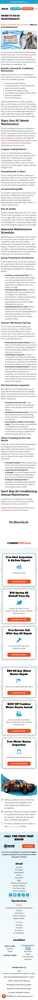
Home (3, 25)
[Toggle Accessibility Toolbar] (4, 996)
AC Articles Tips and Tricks (18, 25)
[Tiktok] (27, 894)
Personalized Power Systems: (28, 946)
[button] (36, 9)
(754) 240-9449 (14, 826)
